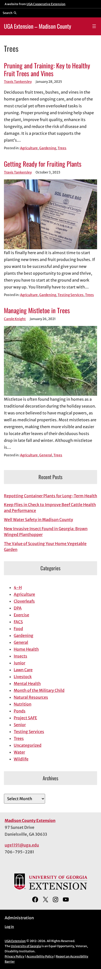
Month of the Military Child (39, 690)
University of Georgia (26, 946)
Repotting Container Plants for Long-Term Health (50, 495)
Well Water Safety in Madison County (38, 519)
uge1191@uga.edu (22, 845)
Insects (20, 656)
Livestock (23, 676)
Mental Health (27, 683)
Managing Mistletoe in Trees (37, 310)
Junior (19, 662)
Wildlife (21, 759)
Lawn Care (23, 669)
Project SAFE (25, 717)
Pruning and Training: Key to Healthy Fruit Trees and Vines (47, 69)
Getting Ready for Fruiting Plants (42, 164)
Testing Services (71, 295)
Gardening (47, 148)
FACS (18, 621)
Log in (9, 927)
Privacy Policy (14, 956)
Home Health (26, 649)
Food (18, 628)
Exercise (21, 614)
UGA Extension (15, 941)
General (45, 455)
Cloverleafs (24, 601)
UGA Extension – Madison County (37, 26)
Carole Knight (15, 319)
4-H (18, 587)
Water (19, 752)
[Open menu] (94, 26)
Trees (62, 148)
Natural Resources (31, 697)
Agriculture (29, 148)
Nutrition (22, 704)
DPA (18, 608)
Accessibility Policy (40, 956)
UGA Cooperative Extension (45, 4)
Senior (20, 724)
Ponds (19, 710)
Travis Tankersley (18, 82)
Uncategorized (27, 745)
